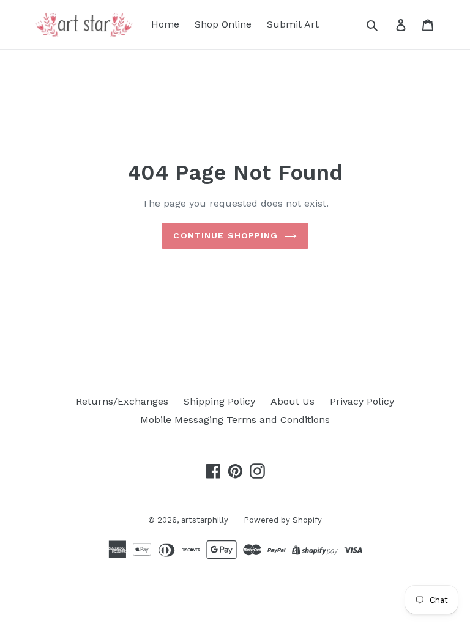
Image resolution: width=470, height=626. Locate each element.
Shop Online (223, 24)
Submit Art (293, 24)
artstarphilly (204, 520)
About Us (292, 401)
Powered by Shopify (283, 520)
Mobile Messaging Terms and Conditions (235, 419)
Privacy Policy (362, 401)
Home (165, 24)
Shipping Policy (219, 401)
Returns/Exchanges (122, 401)
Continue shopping (225, 235)
